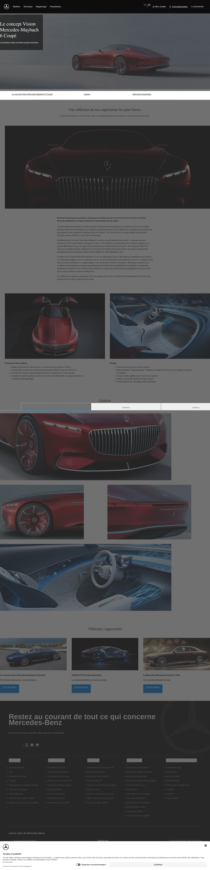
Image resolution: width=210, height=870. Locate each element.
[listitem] (17, 7)
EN (145, 5)
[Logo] (6, 6)
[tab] (56, 406)
